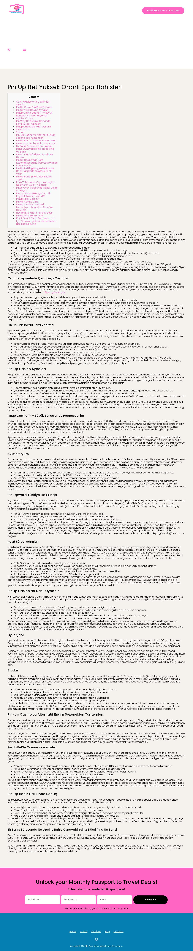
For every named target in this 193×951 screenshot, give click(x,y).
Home (82, 10)
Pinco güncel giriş (55, 292)
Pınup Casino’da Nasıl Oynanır (33, 126)
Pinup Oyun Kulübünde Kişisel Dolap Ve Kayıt (37, 189)
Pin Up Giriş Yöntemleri (29, 215)
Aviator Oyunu (24, 118)
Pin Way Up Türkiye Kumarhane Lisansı (34, 156)
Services (105, 10)
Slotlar (20, 132)
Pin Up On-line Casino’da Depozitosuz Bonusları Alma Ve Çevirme (34, 207)
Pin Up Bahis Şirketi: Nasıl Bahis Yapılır (34, 178)
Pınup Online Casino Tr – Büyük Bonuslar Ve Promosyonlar (34, 114)
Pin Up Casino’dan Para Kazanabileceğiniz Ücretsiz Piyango (37, 161)
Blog (116, 10)
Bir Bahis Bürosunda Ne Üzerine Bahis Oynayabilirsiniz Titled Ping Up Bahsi (35, 148)
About (93, 10)
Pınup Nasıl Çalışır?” (27, 199)
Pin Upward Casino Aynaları (32, 110)
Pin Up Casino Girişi (27, 201)
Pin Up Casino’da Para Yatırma (34, 107)
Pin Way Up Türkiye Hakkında (33, 121)
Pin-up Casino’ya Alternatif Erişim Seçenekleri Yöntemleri (35, 136)
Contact (128, 10)
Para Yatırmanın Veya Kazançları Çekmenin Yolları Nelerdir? (35, 183)
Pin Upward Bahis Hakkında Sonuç (36, 143)
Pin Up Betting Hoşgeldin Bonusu (35, 168)
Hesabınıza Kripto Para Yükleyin (34, 212)
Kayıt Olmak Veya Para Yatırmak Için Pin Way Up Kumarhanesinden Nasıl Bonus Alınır (36, 221)
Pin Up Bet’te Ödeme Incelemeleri (36, 140)
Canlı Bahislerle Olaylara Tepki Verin (34, 172)
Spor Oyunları (24, 165)
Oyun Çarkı (22, 129)
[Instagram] (137, 10)
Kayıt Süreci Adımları (28, 124)
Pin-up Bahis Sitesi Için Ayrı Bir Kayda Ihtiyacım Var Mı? (33, 195)
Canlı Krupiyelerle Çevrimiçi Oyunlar (32, 103)
